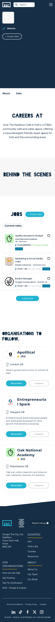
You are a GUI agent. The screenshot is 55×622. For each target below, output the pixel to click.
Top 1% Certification (12, 583)
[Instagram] (41, 612)
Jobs (19, 93)
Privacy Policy (31, 604)
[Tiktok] (20, 612)
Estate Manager (23, 278)
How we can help (11, 573)
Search (22, 4)
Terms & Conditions (15, 604)
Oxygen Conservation (25, 282)
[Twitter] (34, 612)
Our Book (32, 579)
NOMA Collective (23, 265)
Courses (32, 551)
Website (11, 28)
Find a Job (33, 546)
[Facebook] (27, 612)
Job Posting (8, 578)
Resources (33, 556)
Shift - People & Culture (14, 588)
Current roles (13, 225)
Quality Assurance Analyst (29, 235)
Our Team (33, 574)
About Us (32, 569)
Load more (27, 298)
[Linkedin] (13, 612)
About (6, 93)
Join (30, 541)
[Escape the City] (6, 4)
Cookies (43, 604)
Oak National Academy (26, 239)
